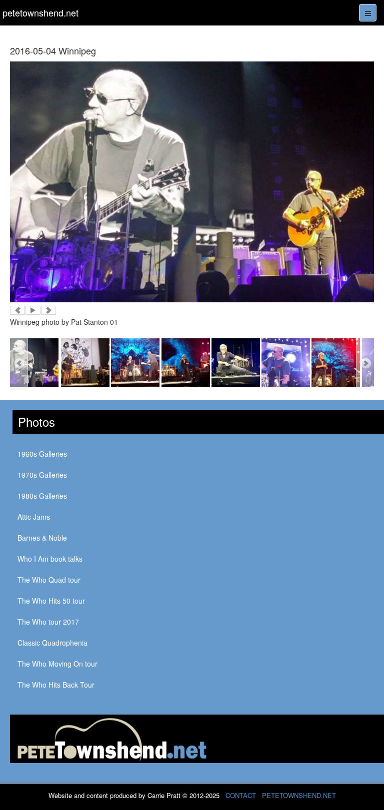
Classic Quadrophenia (53, 643)
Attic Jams (34, 517)
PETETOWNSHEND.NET (299, 795)
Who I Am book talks (50, 559)
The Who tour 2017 (48, 622)
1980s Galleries (42, 496)
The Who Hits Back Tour (56, 685)
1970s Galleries (42, 475)
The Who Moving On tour (58, 664)
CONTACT (241, 795)
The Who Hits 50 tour (51, 601)
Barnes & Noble (42, 538)
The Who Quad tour (49, 580)
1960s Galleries (42, 454)
